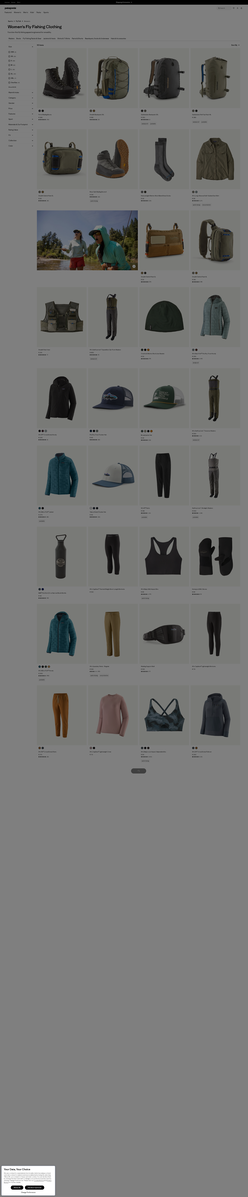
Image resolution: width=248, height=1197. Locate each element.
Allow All (17, 1188)
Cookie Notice (39, 1180)
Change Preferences (28, 1192)
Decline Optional (34, 1188)
